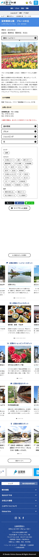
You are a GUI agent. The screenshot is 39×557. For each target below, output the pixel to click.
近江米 (13, 170)
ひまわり (13, 181)
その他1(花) (22, 181)
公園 (18, 160)
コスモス (7, 177)
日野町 (6, 153)
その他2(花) (8, 185)
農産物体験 (8, 163)
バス (6, 167)
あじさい (26, 177)
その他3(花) (18, 185)
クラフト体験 (17, 163)
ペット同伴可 (22, 195)
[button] (1, 282)
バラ (6, 181)
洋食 (26, 167)
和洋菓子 (21, 170)
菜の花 (26, 174)
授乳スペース (21, 192)
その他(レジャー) (9, 160)
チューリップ (16, 177)
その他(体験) (28, 163)
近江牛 (12, 167)
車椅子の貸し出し (9, 192)
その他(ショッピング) (10, 174)
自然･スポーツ (27, 160)
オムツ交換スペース (10, 195)
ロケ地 (26, 185)
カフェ (19, 167)
